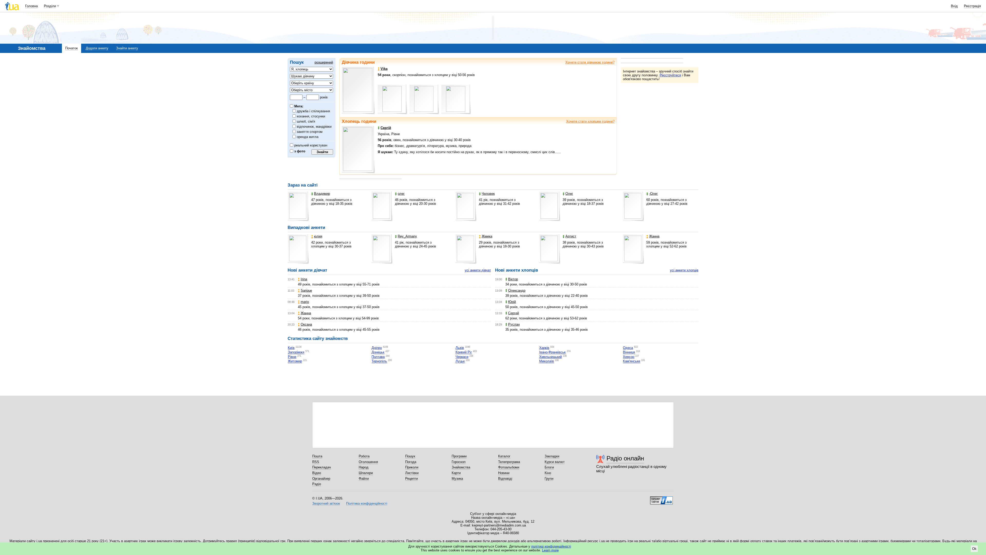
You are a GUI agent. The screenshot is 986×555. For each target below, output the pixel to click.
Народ (363, 467)
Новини (503, 473)
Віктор (513, 279)
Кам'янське (631, 361)
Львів (460, 348)
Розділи (50, 6)
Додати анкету (97, 48)
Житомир (295, 361)
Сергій (386, 128)
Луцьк (460, 361)
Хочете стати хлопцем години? (590, 121)
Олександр (516, 290)
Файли (364, 478)
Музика (457, 478)
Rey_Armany (407, 236)
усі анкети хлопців (684, 270)
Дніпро (377, 348)
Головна (31, 6)
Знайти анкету (127, 48)
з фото (299, 151)
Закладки (552, 456)
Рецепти (411, 478)
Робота (364, 456)
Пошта (317, 456)
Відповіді (505, 478)
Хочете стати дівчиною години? (589, 62)
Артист (570, 236)
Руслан (514, 324)
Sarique (306, 290)
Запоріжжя (296, 352)
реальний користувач (310, 145)
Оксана (306, 324)
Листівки (412, 473)
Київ (291, 348)
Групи (549, 478)
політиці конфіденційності (551, 546)
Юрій (512, 302)
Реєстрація (972, 6)
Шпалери (366, 473)
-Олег (653, 194)
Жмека (487, 236)
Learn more (550, 550)
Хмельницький (550, 357)
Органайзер (321, 478)
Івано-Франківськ (552, 352)
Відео (316, 473)
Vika (384, 69)
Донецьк (378, 352)
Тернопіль (379, 361)
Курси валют (555, 462)
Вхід (954, 6)
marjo (305, 302)
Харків (544, 348)
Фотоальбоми (508, 467)
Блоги (549, 467)
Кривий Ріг (464, 352)
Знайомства (461, 467)
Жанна (654, 236)
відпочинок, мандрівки (314, 126)
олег (401, 194)
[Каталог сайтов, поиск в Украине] (661, 498)
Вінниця (629, 352)
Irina (304, 279)
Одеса (628, 348)
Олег (569, 194)
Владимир (322, 194)
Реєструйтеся (670, 75)
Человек (488, 194)
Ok (974, 549)
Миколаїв (546, 361)
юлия (318, 236)
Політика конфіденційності (366, 503)
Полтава (378, 357)
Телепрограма (509, 462)
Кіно (548, 473)
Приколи (411, 467)
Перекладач (321, 467)
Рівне (292, 357)
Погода (410, 462)
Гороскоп (459, 462)
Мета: (298, 106)
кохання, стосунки (311, 116)
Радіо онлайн (625, 458)
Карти (456, 473)
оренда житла (307, 137)
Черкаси (462, 357)
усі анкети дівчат (478, 270)
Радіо (316, 484)
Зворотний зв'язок (326, 503)
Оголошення (368, 462)
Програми (459, 456)
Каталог (504, 456)
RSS (315, 462)
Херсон (628, 357)
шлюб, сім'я (306, 121)
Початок (71, 48)
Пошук (410, 456)
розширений (324, 62)
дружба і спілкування (313, 111)
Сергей (513, 313)
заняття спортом (310, 132)
